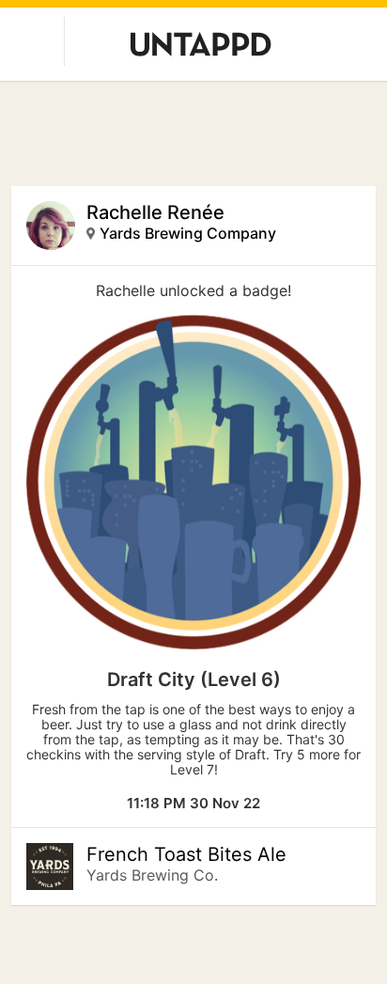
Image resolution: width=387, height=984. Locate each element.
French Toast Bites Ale (186, 854)
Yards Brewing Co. (152, 875)
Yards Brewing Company (188, 233)
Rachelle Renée (155, 212)
